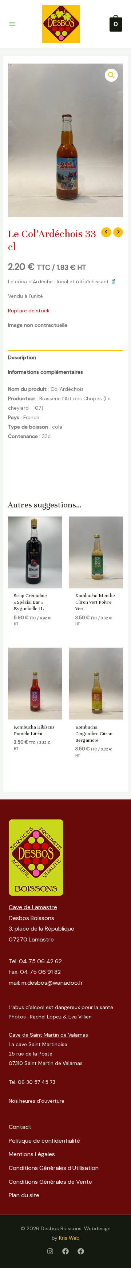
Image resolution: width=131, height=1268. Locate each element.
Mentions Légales (32, 1154)
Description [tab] (22, 357)
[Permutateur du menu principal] (12, 24)
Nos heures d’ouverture (36, 1101)
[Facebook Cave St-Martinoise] (81, 1251)
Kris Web (69, 1238)
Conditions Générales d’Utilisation (54, 1168)
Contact (20, 1127)
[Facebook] (65, 1251)
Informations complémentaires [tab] (45, 372)
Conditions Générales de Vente (50, 1182)
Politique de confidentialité (44, 1141)
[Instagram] (50, 1251)
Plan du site (24, 1195)
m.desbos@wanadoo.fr (52, 983)
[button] (111, 75)
